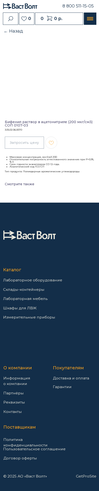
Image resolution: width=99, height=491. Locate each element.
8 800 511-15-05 (78, 6)
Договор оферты (20, 458)
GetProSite (86, 476)
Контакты (12, 411)
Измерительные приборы (29, 317)
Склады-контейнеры (23, 289)
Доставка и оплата (71, 378)
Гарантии (62, 387)
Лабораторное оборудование (32, 280)
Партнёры (13, 393)
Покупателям (68, 368)
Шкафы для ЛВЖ (20, 308)
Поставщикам (19, 427)
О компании (17, 368)
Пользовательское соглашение (34, 449)
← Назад (13, 31)
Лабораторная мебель (25, 298)
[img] (29, 235)
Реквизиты (14, 402)
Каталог (12, 269)
